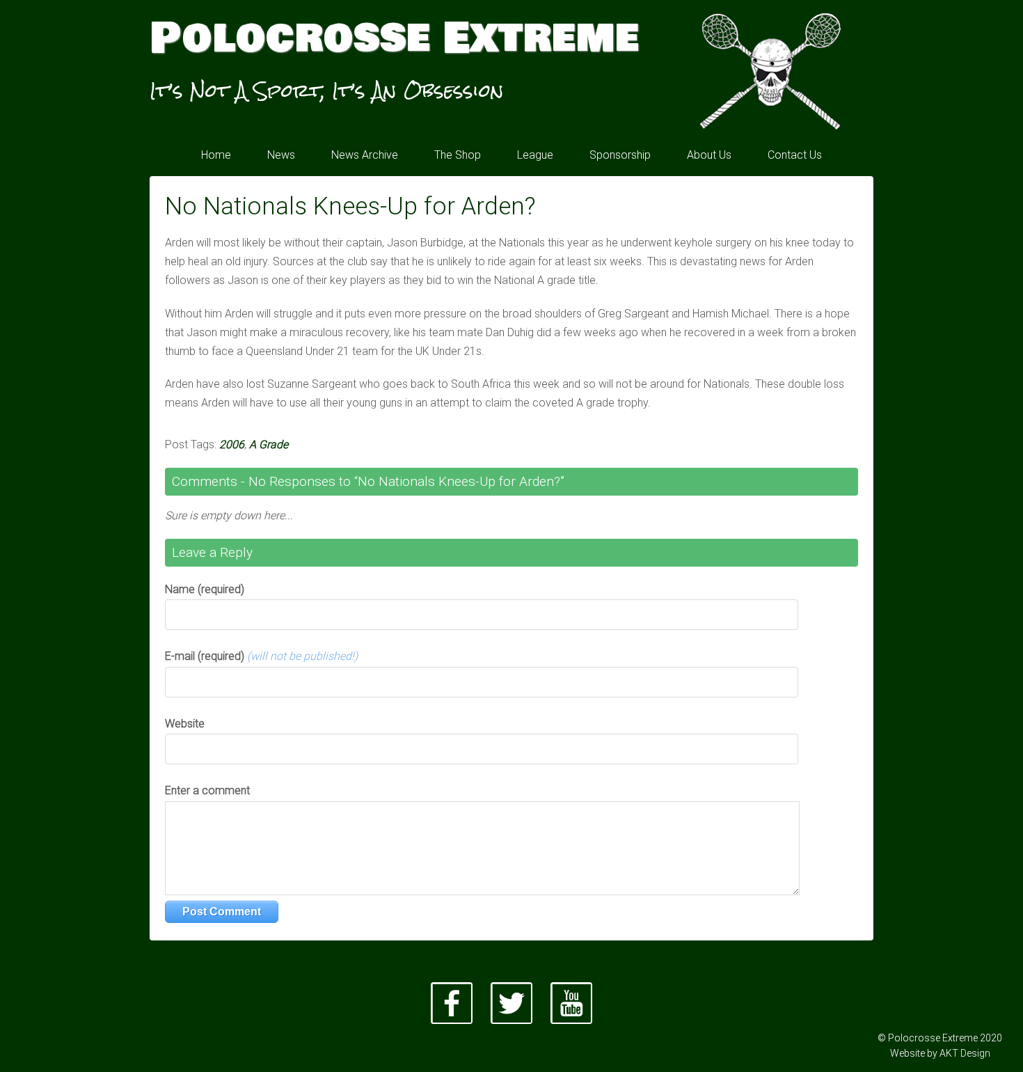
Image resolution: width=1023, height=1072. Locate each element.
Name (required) (204, 589)
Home (216, 154)
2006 (231, 444)
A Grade (268, 444)
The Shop (457, 154)
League (535, 154)
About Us (709, 154)
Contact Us (795, 154)
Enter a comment (207, 790)
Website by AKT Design (940, 1053)
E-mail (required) (261, 656)
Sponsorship (620, 154)
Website (185, 723)
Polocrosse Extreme (394, 38)
